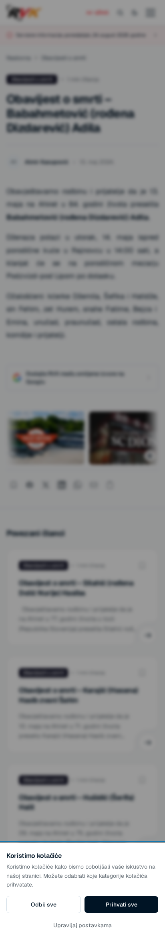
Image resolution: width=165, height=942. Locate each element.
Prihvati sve (121, 904)
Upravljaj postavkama (82, 925)
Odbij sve (43, 904)
